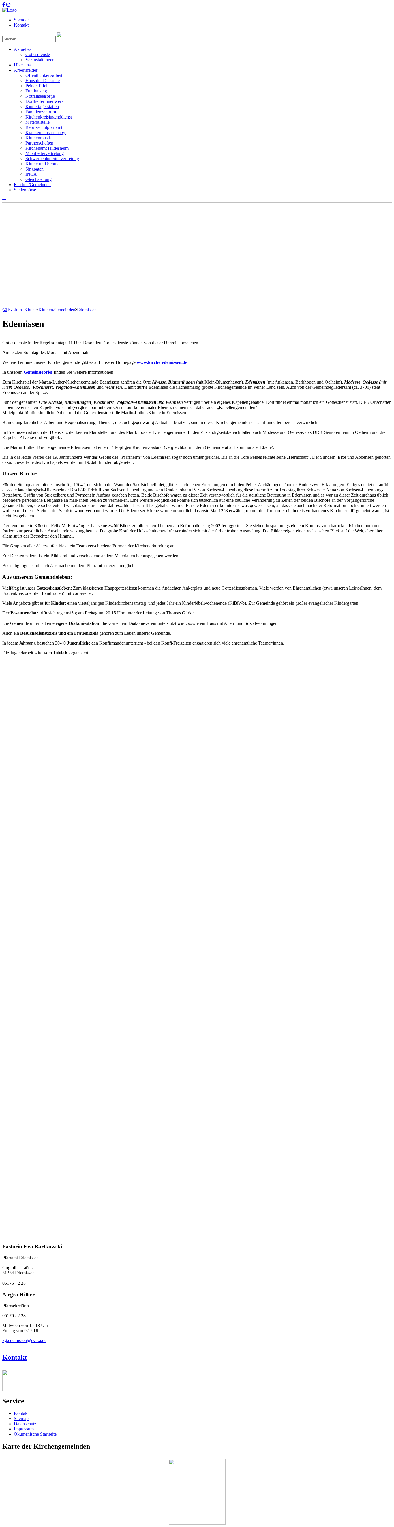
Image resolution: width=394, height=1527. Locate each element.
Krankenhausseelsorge (45, 132)
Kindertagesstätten (42, 106)
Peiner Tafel (36, 85)
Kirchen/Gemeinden (32, 184)
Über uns (22, 64)
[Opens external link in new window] (67, 555)
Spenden (22, 19)
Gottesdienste (37, 54)
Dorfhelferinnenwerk (44, 101)
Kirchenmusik (38, 137)
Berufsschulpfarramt (43, 127)
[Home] (9, 10)
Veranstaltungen (40, 59)
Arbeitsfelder (25, 70)
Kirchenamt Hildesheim (47, 148)
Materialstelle (37, 122)
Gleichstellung (38, 179)
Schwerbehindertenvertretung (52, 158)
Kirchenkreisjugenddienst (48, 116)
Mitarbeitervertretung (44, 153)
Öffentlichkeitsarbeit (43, 75)
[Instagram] (8, 4)
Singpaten (34, 168)
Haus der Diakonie (42, 80)
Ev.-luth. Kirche (22, 309)
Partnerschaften (39, 142)
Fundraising (36, 90)
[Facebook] (3, 4)
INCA (31, 174)
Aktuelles (22, 49)
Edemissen (87, 309)
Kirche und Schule (42, 163)
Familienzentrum (40, 111)
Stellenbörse (25, 189)
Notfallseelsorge (40, 96)
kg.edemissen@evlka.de (24, 1340)
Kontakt (21, 25)
